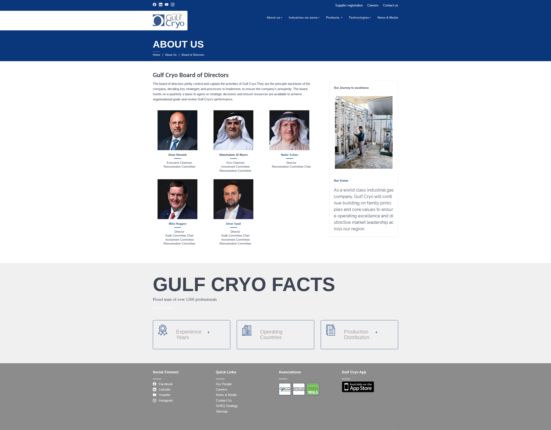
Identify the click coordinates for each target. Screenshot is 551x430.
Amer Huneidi (177, 154)
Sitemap (222, 411)
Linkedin (163, 389)
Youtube (163, 395)
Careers (373, 5)
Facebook (164, 384)
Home (156, 54)
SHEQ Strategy (227, 406)
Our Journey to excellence (351, 87)
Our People (224, 384)
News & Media (388, 17)
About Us (171, 54)
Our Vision (341, 180)
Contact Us (224, 400)
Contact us (390, 5)
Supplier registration (349, 5)
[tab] (364, 87)
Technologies (359, 17)
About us (273, 17)
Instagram (164, 400)
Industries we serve (303, 17)
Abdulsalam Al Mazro (233, 154)
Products (333, 17)
